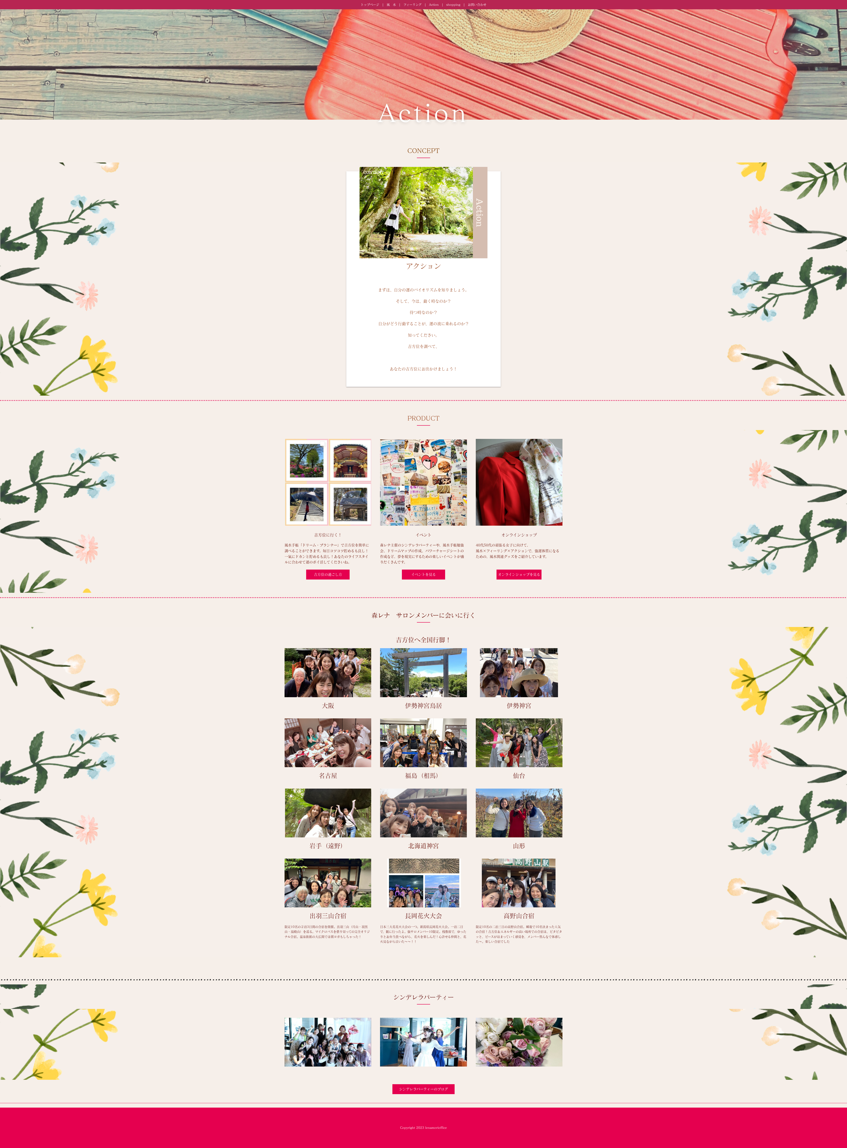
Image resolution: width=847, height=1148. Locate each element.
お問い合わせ (477, 4)
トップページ (370, 4)
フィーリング (412, 4)
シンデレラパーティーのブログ (423, 1089)
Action (434, 4)
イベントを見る (423, 574)
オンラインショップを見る (519, 574)
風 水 (391, 4)
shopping (453, 4)
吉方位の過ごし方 (328, 574)
